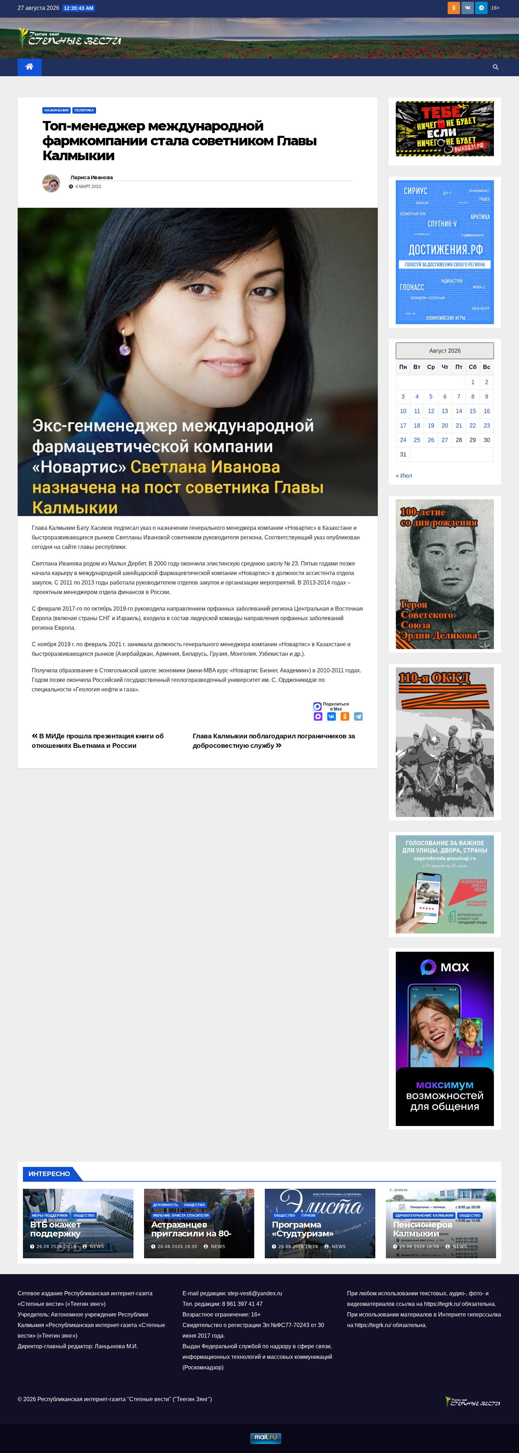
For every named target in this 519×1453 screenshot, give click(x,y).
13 (445, 411)
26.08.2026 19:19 (298, 1246)
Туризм (308, 1215)
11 (417, 411)
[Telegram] (358, 717)
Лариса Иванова (92, 177)
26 (431, 440)
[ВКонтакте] (331, 717)
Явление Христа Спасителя (181, 1215)
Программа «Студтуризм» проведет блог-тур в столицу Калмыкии (316, 1237)
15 (473, 411)
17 (403, 426)
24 (403, 440)
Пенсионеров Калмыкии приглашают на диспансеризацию (433, 1237)
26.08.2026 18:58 (419, 1246)
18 (417, 426)
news (96, 1246)
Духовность (165, 1205)
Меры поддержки (49, 1215)
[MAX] (318, 717)
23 (487, 426)
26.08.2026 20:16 (56, 1246)
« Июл (404, 476)
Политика (84, 110)
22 (473, 426)
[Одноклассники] (345, 717)
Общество (84, 1215)
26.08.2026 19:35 (177, 1246)
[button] (496, 67)
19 (431, 426)
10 (403, 411)
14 (459, 411)
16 (487, 411)
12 (431, 411)
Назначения (56, 110)
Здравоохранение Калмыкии (424, 1215)
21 (459, 426)
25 (417, 440)
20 (445, 426)
